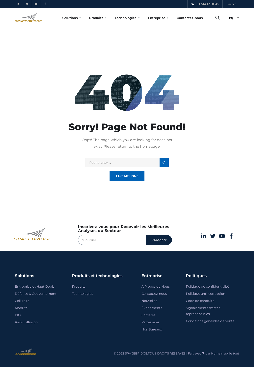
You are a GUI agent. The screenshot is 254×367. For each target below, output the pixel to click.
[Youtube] (36, 4)
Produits (96, 18)
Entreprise (156, 18)
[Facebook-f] (45, 4)
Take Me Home (127, 176)
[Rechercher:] (127, 163)
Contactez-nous (190, 18)
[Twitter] (27, 4)
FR (231, 18)
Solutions (70, 18)
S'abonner (159, 240)
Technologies (126, 18)
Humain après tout (225, 353)
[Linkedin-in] (18, 4)
